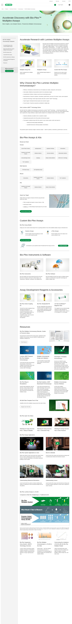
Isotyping (38, 157)
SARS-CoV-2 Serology (62, 157)
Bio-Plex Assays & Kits (7, 52)
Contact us (25, 206)
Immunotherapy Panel (25, 157)
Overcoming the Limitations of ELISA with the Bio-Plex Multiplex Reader (61, 544)
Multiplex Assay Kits (25, 69)
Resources (5, 62)
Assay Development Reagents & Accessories (9, 60)
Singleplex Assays (41, 69)
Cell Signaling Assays (38, 169)
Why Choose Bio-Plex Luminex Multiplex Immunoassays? (8, 49)
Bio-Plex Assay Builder (26, 225)
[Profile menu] (65, 5)
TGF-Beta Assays (25, 169)
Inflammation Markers (62, 153)
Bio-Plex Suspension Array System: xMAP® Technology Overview (26, 544)
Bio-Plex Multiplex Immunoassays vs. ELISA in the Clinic (44, 544)
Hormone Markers (50, 153)
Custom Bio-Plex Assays (7, 54)
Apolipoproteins (38, 148)
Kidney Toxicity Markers (50, 157)
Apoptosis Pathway (50, 148)
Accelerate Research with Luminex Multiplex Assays (7, 46)
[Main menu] (2, 5)
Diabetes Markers (38, 153)
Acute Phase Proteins (25, 148)
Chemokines (62, 148)
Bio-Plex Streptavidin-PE (43, 303)
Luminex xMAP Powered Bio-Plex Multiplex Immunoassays (26, 358)
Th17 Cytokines (26, 161)
